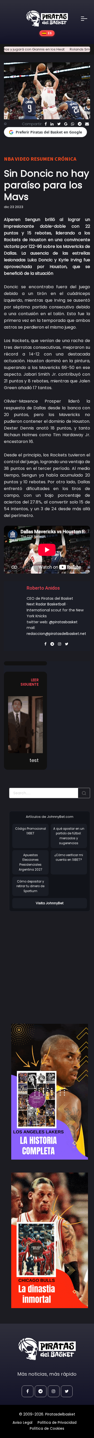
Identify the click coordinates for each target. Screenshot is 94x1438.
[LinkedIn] (52, 124)
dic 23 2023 (13, 206)
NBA (9, 158)
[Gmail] (65, 124)
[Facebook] (46, 124)
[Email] (87, 124)
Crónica (65, 158)
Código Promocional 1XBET (30, 831)
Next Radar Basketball (46, 604)
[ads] (49, 1092)
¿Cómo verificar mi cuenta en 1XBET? (68, 857)
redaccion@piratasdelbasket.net (56, 633)
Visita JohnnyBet (49, 903)
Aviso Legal (22, 1422)
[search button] (84, 793)
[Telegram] (79, 124)
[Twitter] (59, 124)
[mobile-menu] (87, 18)
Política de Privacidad (57, 1422)
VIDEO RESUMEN (34, 158)
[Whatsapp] (72, 124)
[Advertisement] (47, 962)
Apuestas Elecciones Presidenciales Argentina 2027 (30, 862)
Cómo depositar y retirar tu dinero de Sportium (30, 886)
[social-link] (27, 1391)
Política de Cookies (47, 1428)
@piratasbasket (63, 622)
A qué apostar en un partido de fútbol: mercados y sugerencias (68, 836)
